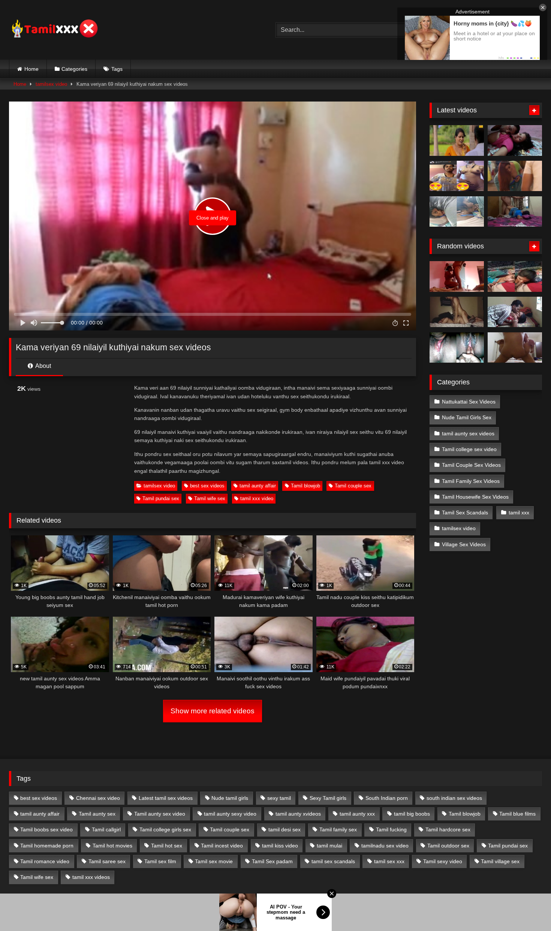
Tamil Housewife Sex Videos (475, 497)
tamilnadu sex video (385, 846)
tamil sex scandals (333, 861)
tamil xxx (519, 513)
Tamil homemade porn (46, 846)
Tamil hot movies (112, 846)
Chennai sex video (98, 798)
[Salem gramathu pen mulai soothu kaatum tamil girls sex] (457, 176)
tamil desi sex (284, 829)
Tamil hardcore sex (447, 829)
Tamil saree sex (107, 861)
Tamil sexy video (442, 861)
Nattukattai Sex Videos (469, 402)
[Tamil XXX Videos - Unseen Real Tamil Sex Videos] (54, 30)
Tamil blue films (517, 814)
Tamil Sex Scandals (465, 513)
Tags (117, 69)
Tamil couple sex (353, 486)
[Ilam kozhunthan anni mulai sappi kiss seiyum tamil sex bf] (515, 140)
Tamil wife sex (209, 498)
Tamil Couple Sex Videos (471, 465)
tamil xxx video (256, 498)
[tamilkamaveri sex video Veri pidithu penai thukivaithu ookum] (515, 347)
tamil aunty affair (258, 486)
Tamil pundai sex (160, 498)
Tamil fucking (391, 829)
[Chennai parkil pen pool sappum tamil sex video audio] (457, 211)
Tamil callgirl (106, 829)
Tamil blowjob (305, 486)
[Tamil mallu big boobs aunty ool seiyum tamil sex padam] (457, 140)
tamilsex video (51, 84)
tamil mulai (329, 846)
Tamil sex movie (214, 861)
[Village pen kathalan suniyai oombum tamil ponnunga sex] (515, 276)
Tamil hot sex (166, 846)
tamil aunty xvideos (298, 814)
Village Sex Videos (464, 544)
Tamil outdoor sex (448, 846)
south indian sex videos (454, 798)
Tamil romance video (44, 861)
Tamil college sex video (469, 449)
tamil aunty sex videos (468, 433)
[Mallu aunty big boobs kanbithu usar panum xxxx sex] (515, 176)
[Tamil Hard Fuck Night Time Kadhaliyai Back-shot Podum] (457, 312)
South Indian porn (386, 798)
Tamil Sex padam (272, 861)
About (42, 366)
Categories (74, 69)
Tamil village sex (500, 861)
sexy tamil (279, 798)
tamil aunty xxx (357, 814)
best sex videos (207, 486)
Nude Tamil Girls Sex (466, 417)
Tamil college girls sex (165, 829)
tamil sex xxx (389, 861)
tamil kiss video (280, 846)
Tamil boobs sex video (46, 829)
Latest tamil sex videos (166, 798)
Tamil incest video (222, 846)
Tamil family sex (338, 829)
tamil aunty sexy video (230, 814)
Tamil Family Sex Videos (471, 481)
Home (31, 69)
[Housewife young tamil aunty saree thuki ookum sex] (515, 211)
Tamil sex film (160, 861)
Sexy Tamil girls (328, 798)
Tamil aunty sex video (159, 814)
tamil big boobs (412, 814)
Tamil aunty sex (97, 814)
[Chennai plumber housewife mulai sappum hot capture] (515, 312)
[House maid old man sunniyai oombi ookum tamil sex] (457, 276)
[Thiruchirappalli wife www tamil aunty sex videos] (457, 347)
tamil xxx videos (91, 877)
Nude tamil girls (229, 798)
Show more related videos (213, 711)
